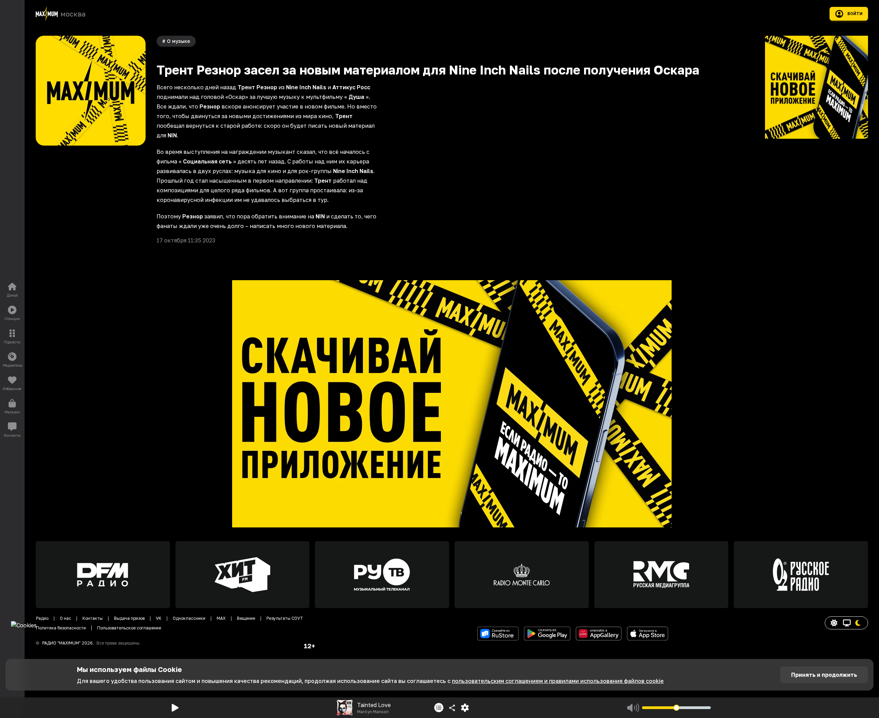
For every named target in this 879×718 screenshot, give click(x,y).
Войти (855, 13)
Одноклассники (189, 618)
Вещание (246, 618)
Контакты (92, 618)
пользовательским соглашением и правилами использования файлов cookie (558, 680)
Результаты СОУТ (284, 618)
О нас (65, 618)
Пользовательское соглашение (129, 627)
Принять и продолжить (824, 674)
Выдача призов (129, 618)
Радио (42, 618)
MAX (221, 618)
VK (158, 618)
